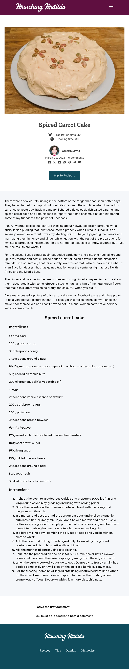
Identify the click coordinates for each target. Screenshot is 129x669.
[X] (54, 162)
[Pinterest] (69, 162)
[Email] (79, 162)
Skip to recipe (62, 175)
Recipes (45, 650)
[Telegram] (74, 162)
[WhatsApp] (64, 162)
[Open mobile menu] (111, 7)
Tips (58, 650)
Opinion (71, 650)
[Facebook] (49, 162)
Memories (88, 650)
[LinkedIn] (59, 162)
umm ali (32, 263)
